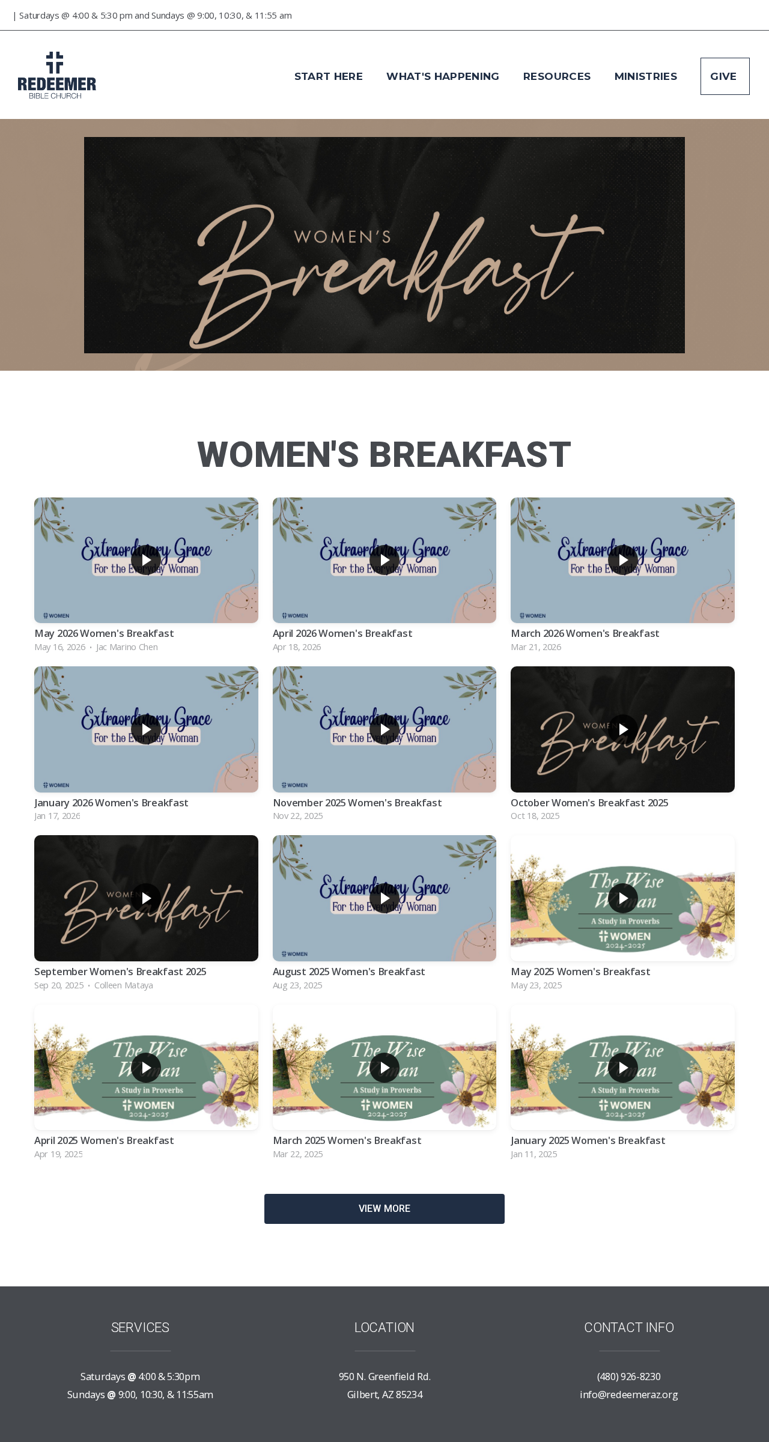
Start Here (330, 76)
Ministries (648, 76)
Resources (558, 76)
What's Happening (444, 76)
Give (725, 76)
